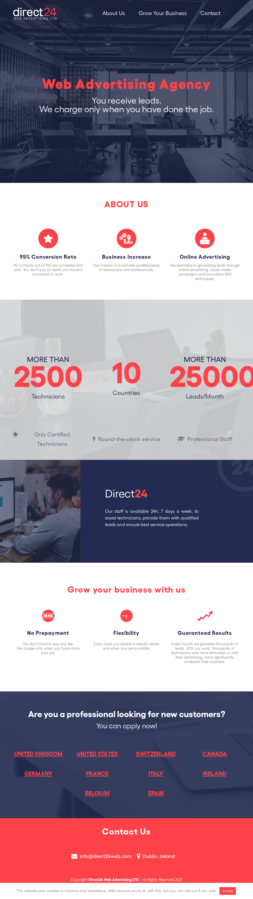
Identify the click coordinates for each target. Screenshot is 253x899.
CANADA (214, 754)
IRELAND (214, 774)
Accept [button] (227, 891)
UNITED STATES (97, 754)
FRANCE (97, 774)
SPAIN (156, 793)
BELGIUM (97, 793)
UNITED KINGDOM (38, 754)
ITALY (155, 774)
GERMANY (38, 774)
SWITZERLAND (156, 754)
